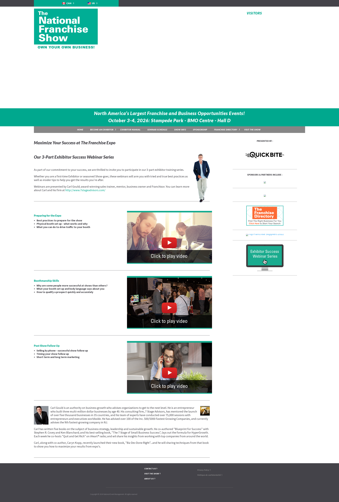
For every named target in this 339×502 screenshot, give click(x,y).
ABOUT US (149, 478)
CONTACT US (150, 468)
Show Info (180, 129)
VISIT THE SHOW (151, 473)
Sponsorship (200, 129)
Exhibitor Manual (130, 129)
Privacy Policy (203, 470)
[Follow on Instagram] (268, 3)
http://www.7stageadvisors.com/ (85, 190)
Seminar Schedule (157, 129)
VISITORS (254, 13)
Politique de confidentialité (209, 475)
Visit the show (252, 129)
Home (80, 129)
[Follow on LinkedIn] (274, 3)
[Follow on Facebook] (263, 3)
